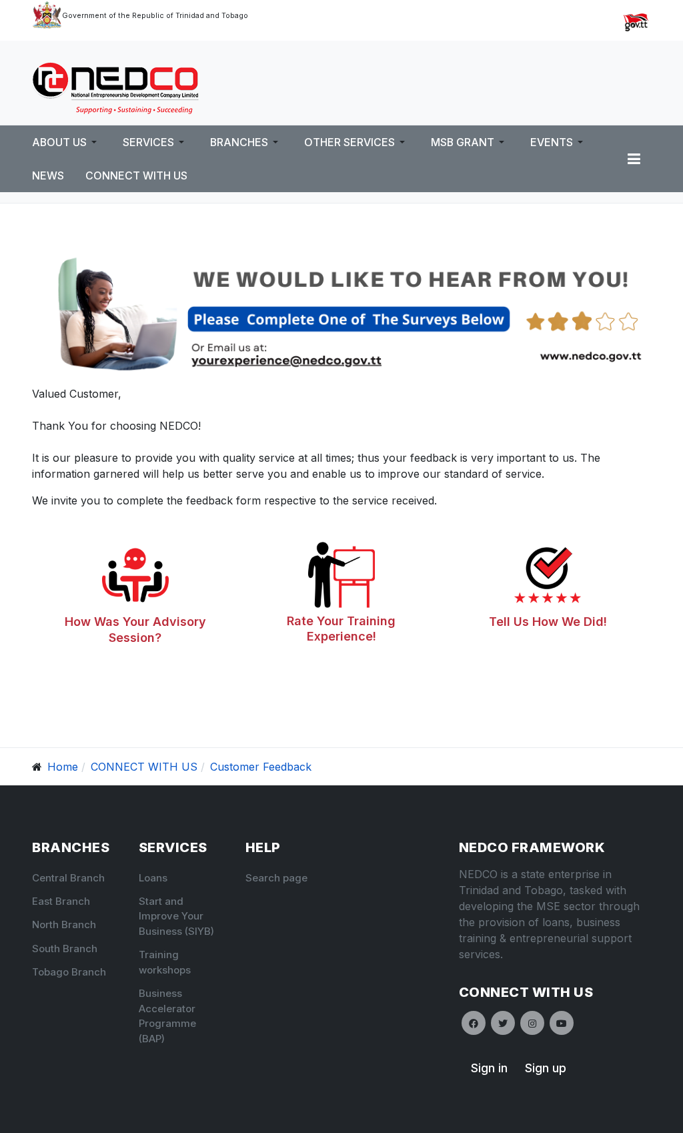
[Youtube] (562, 1023)
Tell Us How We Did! (548, 622)
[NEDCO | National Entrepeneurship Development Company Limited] (115, 86)
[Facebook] (474, 1023)
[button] (66, 142)
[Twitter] (503, 1023)
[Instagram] (532, 1023)
